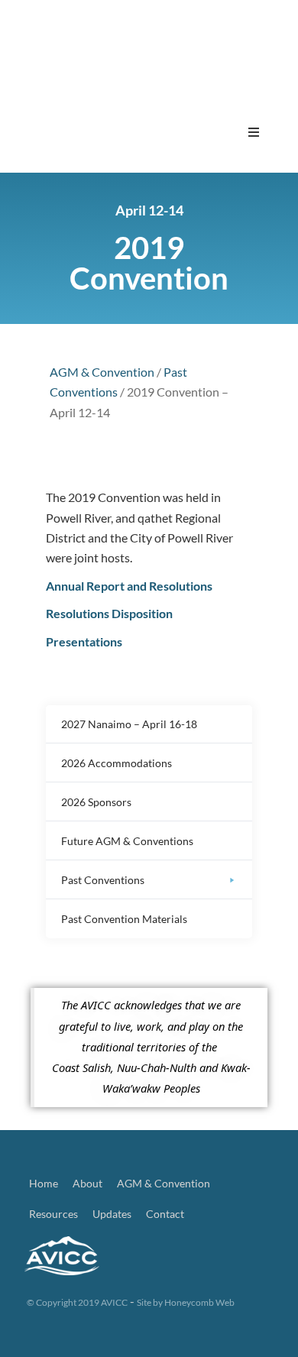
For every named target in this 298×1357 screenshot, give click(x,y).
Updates (111, 1213)
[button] (253, 132)
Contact (165, 1213)
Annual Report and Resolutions (129, 585)
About (87, 1183)
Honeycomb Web (199, 1302)
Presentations (84, 641)
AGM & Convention (102, 371)
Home (43, 1183)
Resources (53, 1213)
